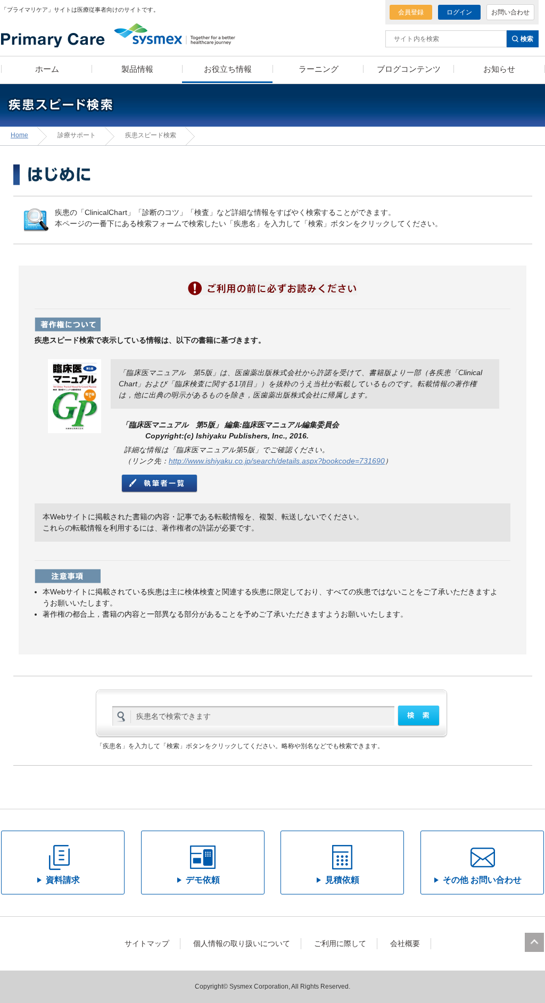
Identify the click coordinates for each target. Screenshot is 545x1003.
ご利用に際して (340, 944)
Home (19, 135)
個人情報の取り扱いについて (241, 944)
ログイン (459, 12)
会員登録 (411, 12)
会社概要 (405, 944)
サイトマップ (147, 944)
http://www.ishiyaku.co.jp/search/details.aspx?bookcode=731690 (277, 461)
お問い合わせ (510, 12)
